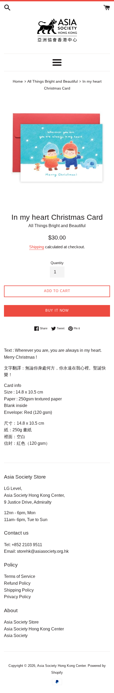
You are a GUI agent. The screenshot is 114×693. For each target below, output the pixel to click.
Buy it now (57, 310)
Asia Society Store (21, 622)
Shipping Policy (19, 590)
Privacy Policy (17, 596)
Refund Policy (17, 583)
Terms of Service (19, 576)
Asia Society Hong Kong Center (34, 629)
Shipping (36, 247)
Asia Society (16, 635)
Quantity (57, 263)
